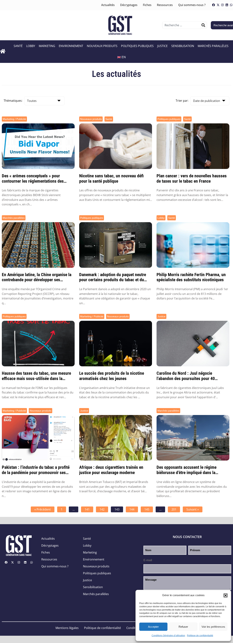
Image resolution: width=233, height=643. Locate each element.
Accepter (153, 626)
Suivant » (192, 509)
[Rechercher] (203, 25)
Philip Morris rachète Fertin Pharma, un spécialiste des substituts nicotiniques (191, 277)
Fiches (147, 5)
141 (87, 509)
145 (146, 509)
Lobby (30, 46)
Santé (18, 46)
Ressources (165, 5)
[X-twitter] (218, 5)
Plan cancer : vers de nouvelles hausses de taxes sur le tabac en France (192, 178)
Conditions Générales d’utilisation (168, 635)
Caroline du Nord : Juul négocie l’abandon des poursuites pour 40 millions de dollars (186, 376)
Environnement (71, 46)
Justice (162, 46)
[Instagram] (222, 5)
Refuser (183, 626)
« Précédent (42, 509)
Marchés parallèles (213, 46)
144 (131, 509)
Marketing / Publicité (14, 119)
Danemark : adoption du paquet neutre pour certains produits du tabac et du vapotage (112, 277)
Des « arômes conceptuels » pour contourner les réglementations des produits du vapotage (33, 178)
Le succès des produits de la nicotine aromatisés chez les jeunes (111, 376)
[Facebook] (213, 5)
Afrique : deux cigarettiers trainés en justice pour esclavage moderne (111, 470)
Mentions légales (67, 628)
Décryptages (128, 5)
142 (102, 509)
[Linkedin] (227, 5)
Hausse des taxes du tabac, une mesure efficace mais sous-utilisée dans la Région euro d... (36, 376)
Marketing (47, 46)
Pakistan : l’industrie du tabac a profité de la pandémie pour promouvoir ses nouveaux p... (36, 470)
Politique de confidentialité (200, 635)
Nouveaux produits (102, 46)
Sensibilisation (182, 46)
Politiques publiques (137, 46)
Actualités (108, 5)
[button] (225, 595)
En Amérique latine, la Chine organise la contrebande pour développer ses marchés (36, 277)
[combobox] (182, 25)
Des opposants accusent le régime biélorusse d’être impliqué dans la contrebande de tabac (186, 470)
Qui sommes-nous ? (192, 5)
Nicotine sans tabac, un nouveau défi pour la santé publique (111, 178)
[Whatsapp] (31, 562)
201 (173, 509)
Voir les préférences (213, 626)
